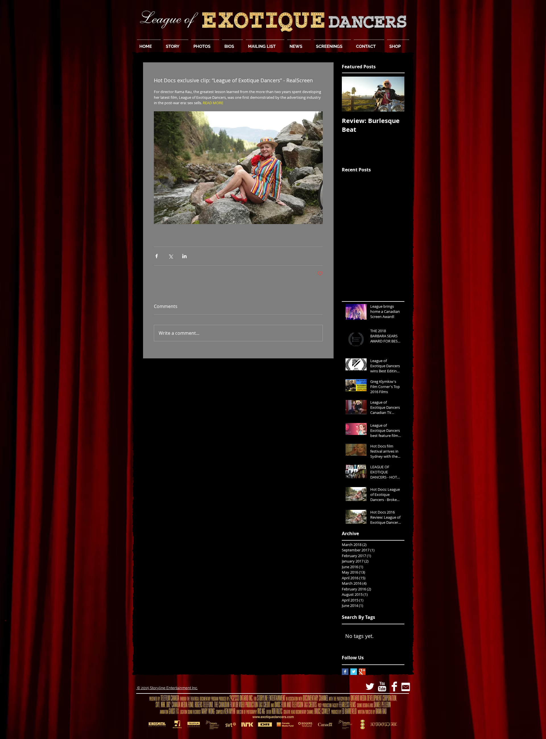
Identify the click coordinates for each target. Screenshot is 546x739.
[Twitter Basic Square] (353, 671)
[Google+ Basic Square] (362, 671)
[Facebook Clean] (394, 686)
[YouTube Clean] (382, 686)
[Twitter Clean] (370, 686)
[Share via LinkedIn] (184, 256)
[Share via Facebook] (156, 256)
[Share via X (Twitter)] (170, 256)
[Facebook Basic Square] (345, 671)
